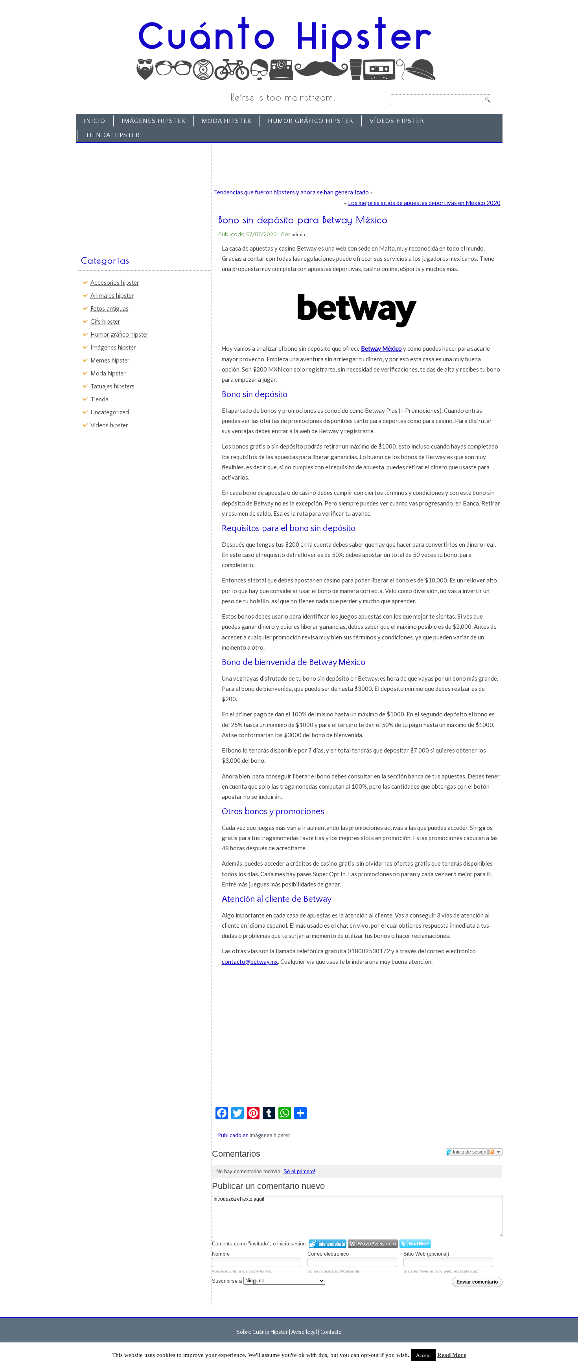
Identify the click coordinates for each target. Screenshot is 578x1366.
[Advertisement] (138, 195)
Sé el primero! (299, 1171)
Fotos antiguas (109, 308)
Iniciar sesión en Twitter (415, 1244)
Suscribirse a (227, 1281)
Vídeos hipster (397, 121)
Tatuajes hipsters (112, 386)
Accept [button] (423, 1355)
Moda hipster (227, 121)
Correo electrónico (328, 1254)
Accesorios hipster (114, 282)
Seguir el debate (495, 1151)
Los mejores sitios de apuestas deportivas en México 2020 (424, 202)
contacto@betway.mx (250, 961)
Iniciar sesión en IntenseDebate (327, 1244)
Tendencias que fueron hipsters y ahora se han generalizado (291, 192)
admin (298, 234)
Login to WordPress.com (373, 1244)
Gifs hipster (105, 321)
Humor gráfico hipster (310, 121)
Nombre (221, 1254)
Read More (451, 1355)
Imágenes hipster (153, 121)
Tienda (99, 399)
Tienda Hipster (112, 135)
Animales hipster (112, 295)
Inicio (94, 121)
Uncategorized (109, 412)
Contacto (331, 1332)
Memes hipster (109, 360)
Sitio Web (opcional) (426, 1254)
